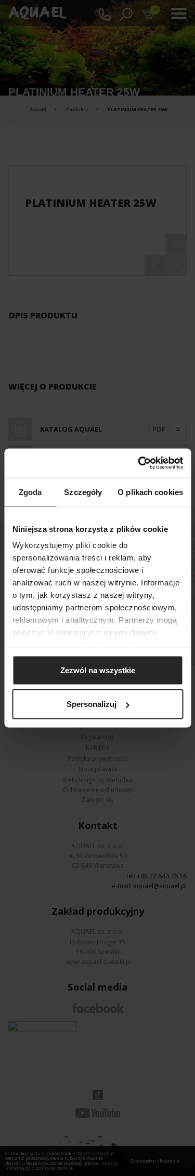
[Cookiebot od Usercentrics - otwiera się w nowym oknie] (139, 463)
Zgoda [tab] (30, 491)
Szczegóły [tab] (83, 491)
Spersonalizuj (91, 704)
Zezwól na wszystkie (97, 669)
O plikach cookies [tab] (150, 491)
